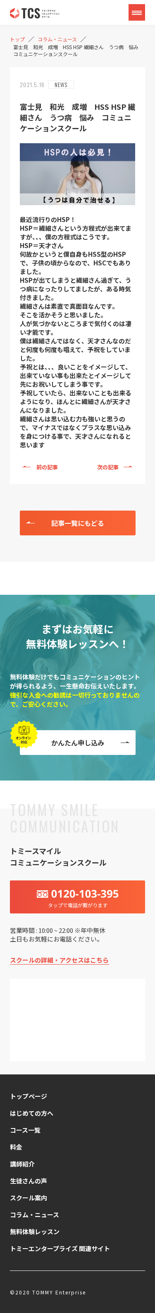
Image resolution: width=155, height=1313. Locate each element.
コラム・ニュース (34, 1214)
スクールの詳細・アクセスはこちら (59, 960)
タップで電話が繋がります (77, 904)
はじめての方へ (31, 1113)
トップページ (28, 1096)
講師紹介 (22, 1163)
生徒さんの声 (28, 1180)
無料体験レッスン (35, 1231)
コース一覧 (25, 1130)
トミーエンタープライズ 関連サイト (60, 1248)
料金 (16, 1147)
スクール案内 (28, 1197)
